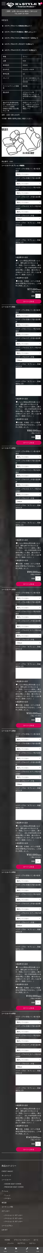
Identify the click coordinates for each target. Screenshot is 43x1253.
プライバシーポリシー (22, 1240)
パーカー (7, 1198)
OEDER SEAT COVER (12, 1184)
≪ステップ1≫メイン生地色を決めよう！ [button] (18, 26)
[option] (21, 142)
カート (36, 1240)
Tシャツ (7, 1195)
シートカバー (6, 1180)
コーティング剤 (7, 1207)
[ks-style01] (21, 5)
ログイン (32, 1243)
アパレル (5, 1191)
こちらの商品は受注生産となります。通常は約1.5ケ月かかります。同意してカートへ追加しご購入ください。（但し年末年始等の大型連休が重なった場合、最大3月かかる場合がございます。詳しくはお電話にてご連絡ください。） (28, 268)
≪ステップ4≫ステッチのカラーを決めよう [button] (19, 44)
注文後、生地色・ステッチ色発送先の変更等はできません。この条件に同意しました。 (28, 283)
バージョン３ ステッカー (13, 1221)
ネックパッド (6, 1175)
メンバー (10, 1243)
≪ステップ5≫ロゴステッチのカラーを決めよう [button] (21, 50)
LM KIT (5, 1230)
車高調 (4, 1203)
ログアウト (22, 1243)
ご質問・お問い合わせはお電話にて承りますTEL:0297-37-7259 (21, 13)
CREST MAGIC (7, 1171)
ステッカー (6, 1211)
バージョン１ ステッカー (13, 1215)
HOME (7, 1240)
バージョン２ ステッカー (13, 1218)
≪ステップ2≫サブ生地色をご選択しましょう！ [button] (21, 32)
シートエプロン (7, 1226)
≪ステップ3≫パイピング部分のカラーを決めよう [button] (21, 38)
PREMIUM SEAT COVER (13, 1187)
